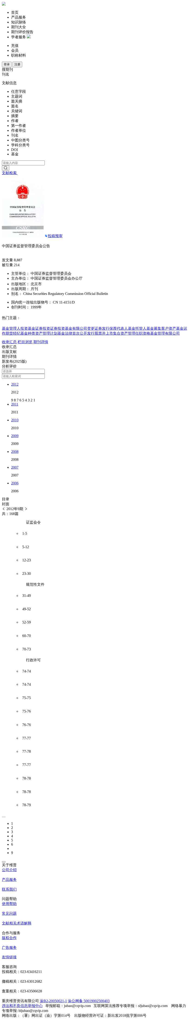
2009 (15, 436)
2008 (15, 452)
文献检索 (10, 173)
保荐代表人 (118, 328)
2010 (15, 420)
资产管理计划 (46, 333)
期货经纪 (13, 333)
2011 (14, 404)
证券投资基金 (61, 328)
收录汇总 (9, 342)
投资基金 (27, 328)
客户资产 (168, 328)
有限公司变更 (83, 328)
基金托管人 (137, 328)
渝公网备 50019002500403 (89, 1001)
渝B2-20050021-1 (53, 1001)
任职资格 (142, 333)
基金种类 (27, 333)
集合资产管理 (124, 333)
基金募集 (153, 328)
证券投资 (42, 328)
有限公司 (172, 333)
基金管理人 (11, 328)
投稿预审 (55, 236)
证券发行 (102, 328)
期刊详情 (40, 342)
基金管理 (157, 333)
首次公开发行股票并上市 (92, 333)
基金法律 (64, 333)
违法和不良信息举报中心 (22, 1006)
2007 (15, 467)
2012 (15, 384)
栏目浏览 (25, 342)
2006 (15, 483)
